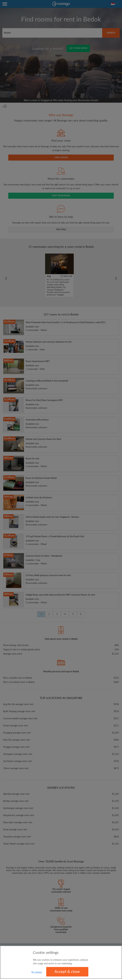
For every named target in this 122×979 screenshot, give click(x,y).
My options (36, 972)
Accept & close (67, 972)
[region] (61, 962)
